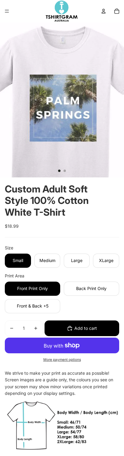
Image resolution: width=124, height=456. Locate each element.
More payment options (62, 360)
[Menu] (7, 11)
